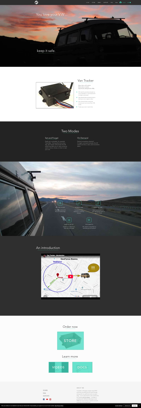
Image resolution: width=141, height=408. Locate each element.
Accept (134, 405)
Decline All (127, 405)
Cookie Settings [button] (118, 405)
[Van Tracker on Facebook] (44, 399)
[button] (129, 2)
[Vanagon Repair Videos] (50, 399)
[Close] (139, 405)
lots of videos (86, 397)
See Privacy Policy (59, 405)
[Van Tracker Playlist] (47, 399)
